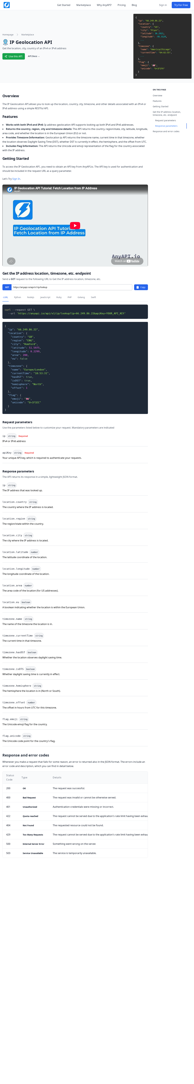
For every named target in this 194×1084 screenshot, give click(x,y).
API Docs (34, 56)
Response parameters (166, 125)
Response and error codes (166, 131)
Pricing (122, 5)
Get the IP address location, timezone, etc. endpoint (167, 113)
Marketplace (83, 5)
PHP (70, 297)
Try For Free (181, 5)
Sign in (163, 5)
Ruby (59, 297)
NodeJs (30, 297)
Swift (93, 297)
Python (17, 297)
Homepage (7, 34)
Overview (157, 95)
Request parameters (165, 120)
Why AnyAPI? (104, 5)
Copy (142, 287)
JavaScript (45, 297)
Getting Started (160, 106)
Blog (134, 5)
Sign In (16, 178)
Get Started (63, 5)
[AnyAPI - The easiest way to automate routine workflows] (7, 5)
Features (157, 100)
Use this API (15, 56)
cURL (5, 297)
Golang (81, 297)
